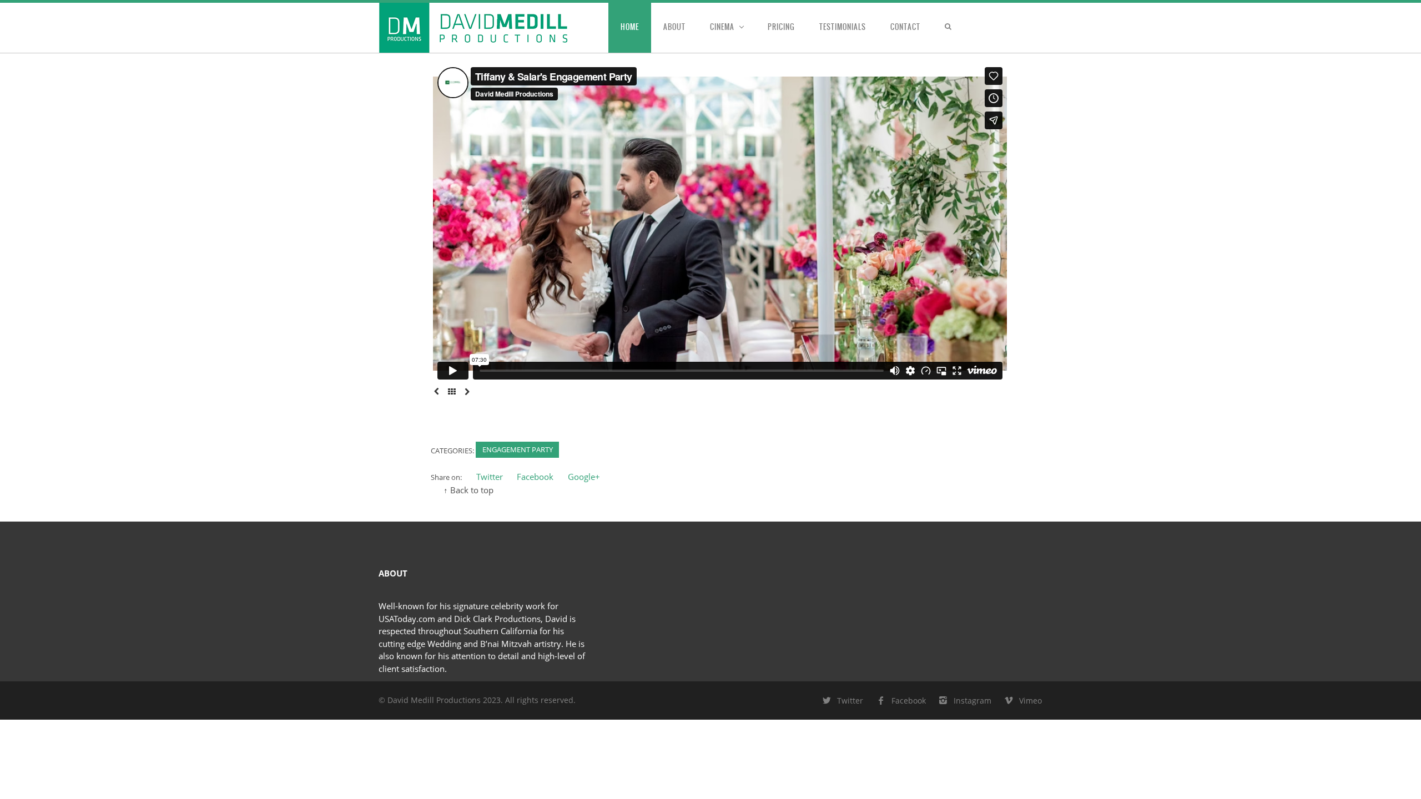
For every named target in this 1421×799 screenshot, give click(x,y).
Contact (905, 27)
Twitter (489, 476)
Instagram (972, 700)
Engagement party (517, 449)
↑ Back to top (468, 489)
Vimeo (1030, 700)
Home (630, 27)
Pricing (781, 27)
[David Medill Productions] (493, 28)
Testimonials (842, 27)
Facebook (535, 476)
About (674, 27)
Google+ (584, 476)
